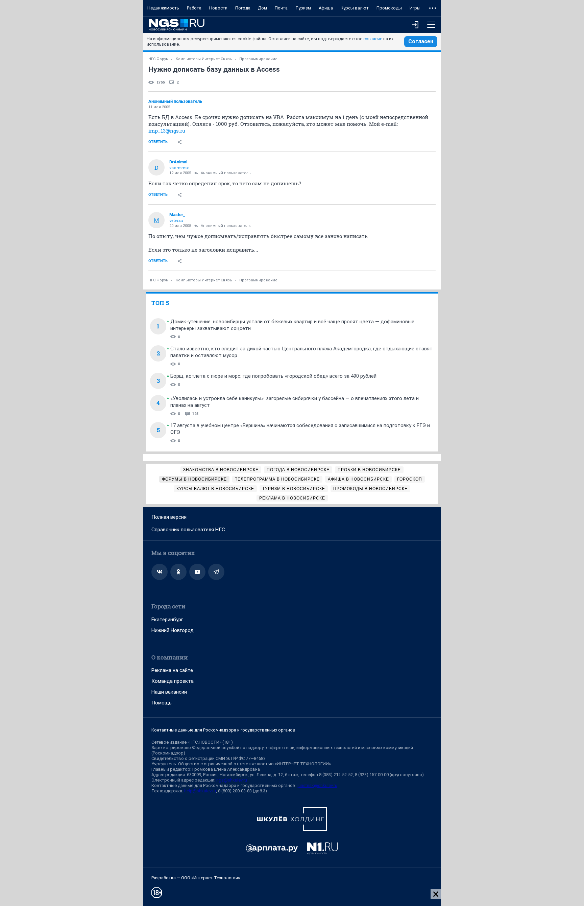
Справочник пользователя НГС (188, 530)
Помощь (161, 703)
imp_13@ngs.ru (166, 130)
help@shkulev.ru (200, 790)
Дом (262, 7)
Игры (415, 7)
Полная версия (169, 517)
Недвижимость (163, 7)
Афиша (326, 7)
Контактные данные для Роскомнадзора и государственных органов (223, 730)
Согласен (420, 41)
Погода (242, 7)
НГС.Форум (158, 59)
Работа (194, 7)
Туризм (303, 7)
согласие (372, 38)
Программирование (258, 59)
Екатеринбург (167, 620)
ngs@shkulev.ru (231, 780)
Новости (218, 7)
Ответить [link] (158, 142)
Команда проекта (172, 681)
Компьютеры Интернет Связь (204, 59)
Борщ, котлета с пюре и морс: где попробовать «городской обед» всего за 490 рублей (273, 376)
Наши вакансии (169, 692)
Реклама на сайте (172, 670)
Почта (281, 7)
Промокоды (389, 7)
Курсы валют (355, 7)
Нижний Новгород (172, 630)
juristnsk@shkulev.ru (317, 785)
